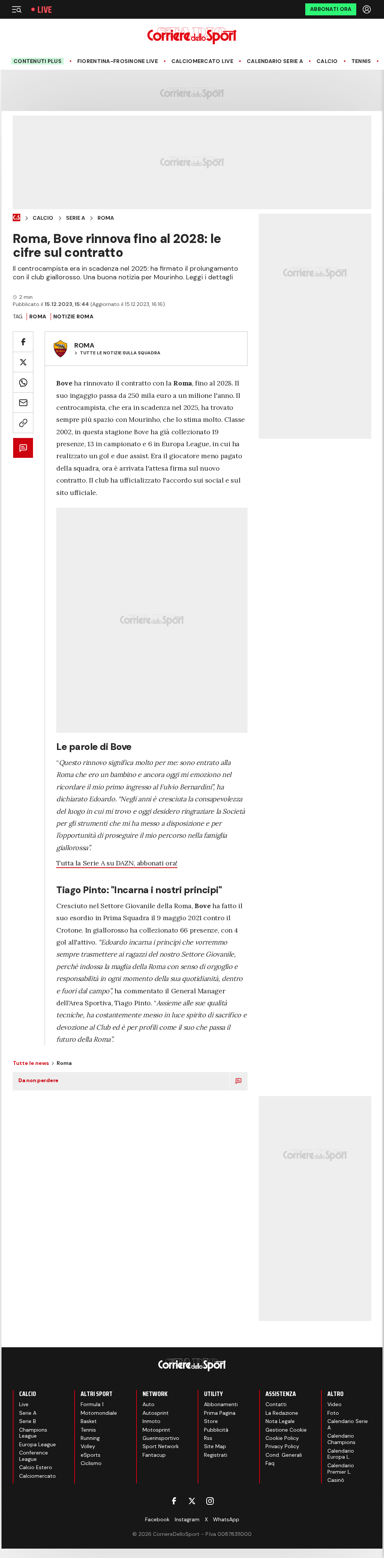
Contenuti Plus (38, 61)
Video (334, 1404)
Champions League (33, 1433)
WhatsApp (226, 1519)
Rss (208, 1438)
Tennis (361, 61)
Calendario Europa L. (340, 1454)
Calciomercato (37, 1476)
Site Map (215, 1446)
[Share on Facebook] (23, 342)
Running (90, 1438)
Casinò (335, 1480)
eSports (90, 1455)
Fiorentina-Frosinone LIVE (117, 61)
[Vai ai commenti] (23, 448)
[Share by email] (23, 402)
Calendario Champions (341, 1439)
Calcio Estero (35, 1467)
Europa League (37, 1444)
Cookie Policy (282, 1438)
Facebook (157, 1519)
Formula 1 (92, 1404)
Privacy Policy (282, 1446)
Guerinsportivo (160, 1438)
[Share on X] (23, 362)
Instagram (187, 1519)
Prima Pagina (220, 1413)
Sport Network (160, 1446)
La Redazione (282, 1413)
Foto (333, 1413)
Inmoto (151, 1421)
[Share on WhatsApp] (23, 382)
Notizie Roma (73, 316)
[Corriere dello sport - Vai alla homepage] (191, 35)
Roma (106, 218)
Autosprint (155, 1413)
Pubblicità (216, 1429)
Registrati (215, 1455)
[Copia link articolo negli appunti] (23, 423)
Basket (89, 1421)
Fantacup (154, 1455)
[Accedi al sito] (367, 9)
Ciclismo (91, 1463)
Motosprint (156, 1429)
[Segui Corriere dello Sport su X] (192, 1501)
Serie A (75, 218)
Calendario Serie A (275, 61)
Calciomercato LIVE (202, 61)
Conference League (33, 1455)
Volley (88, 1446)
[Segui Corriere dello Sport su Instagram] (210, 1501)
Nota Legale (280, 1421)
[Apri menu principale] (16, 9)
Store (211, 1421)
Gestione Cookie (286, 1429)
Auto (148, 1404)
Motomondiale (99, 1413)
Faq (270, 1463)
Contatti (276, 1404)
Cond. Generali (284, 1455)
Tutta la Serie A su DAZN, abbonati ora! (116, 863)
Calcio (327, 61)
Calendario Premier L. (340, 1468)
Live (45, 9)
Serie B (27, 1421)
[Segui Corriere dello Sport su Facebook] (174, 1501)
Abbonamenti (221, 1404)
